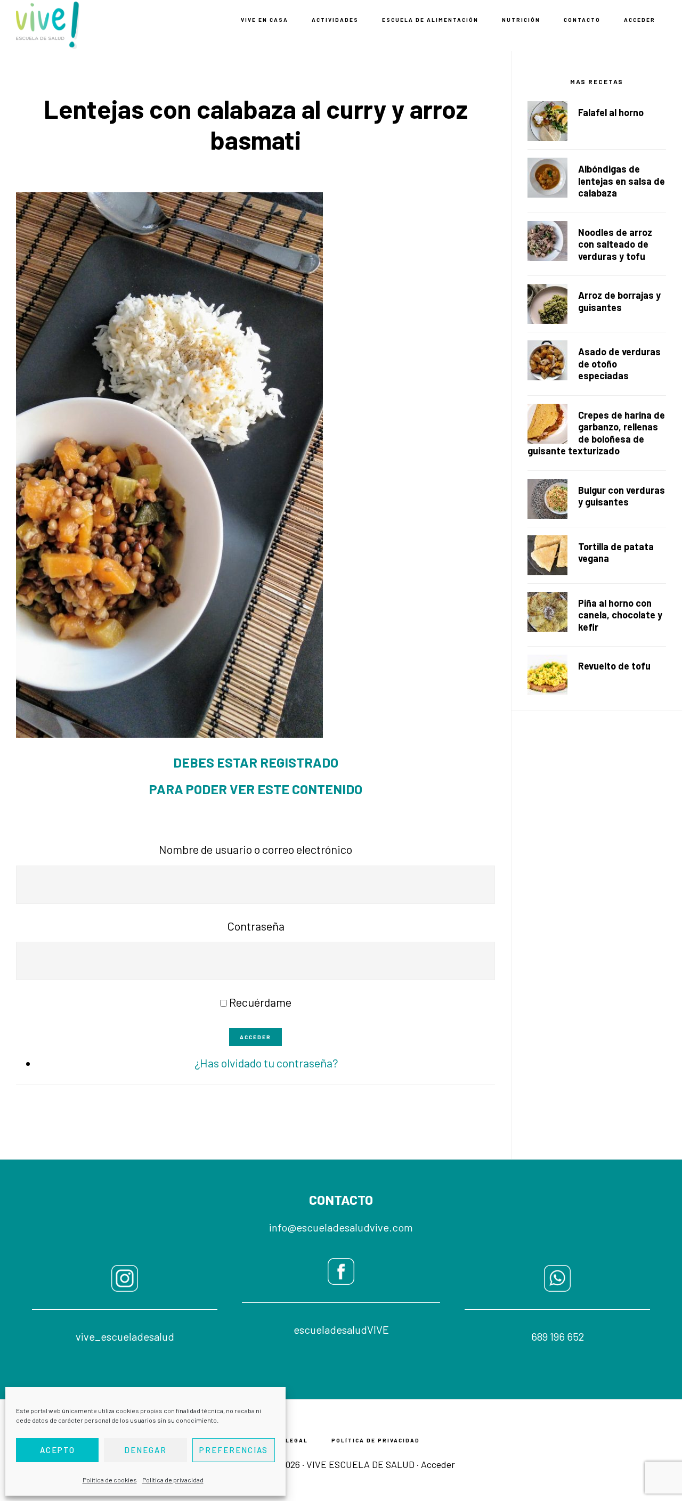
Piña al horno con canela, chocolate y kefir (620, 615)
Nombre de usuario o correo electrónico (255, 849)
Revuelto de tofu (614, 666)
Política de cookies (110, 1479)
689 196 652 (557, 1336)
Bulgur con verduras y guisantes (621, 496)
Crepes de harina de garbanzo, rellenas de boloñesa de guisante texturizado (596, 433)
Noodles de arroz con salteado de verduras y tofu (615, 244)
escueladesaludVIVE (341, 1329)
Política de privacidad (173, 1479)
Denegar (145, 1450)
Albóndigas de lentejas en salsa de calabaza (621, 181)
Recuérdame (260, 1002)
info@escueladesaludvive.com (341, 1227)
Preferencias (233, 1450)
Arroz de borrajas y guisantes (619, 301)
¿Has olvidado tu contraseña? (266, 1063)
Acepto (57, 1450)
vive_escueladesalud (125, 1336)
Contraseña (256, 926)
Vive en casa (69, 25)
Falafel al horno (611, 112)
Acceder (255, 1037)
